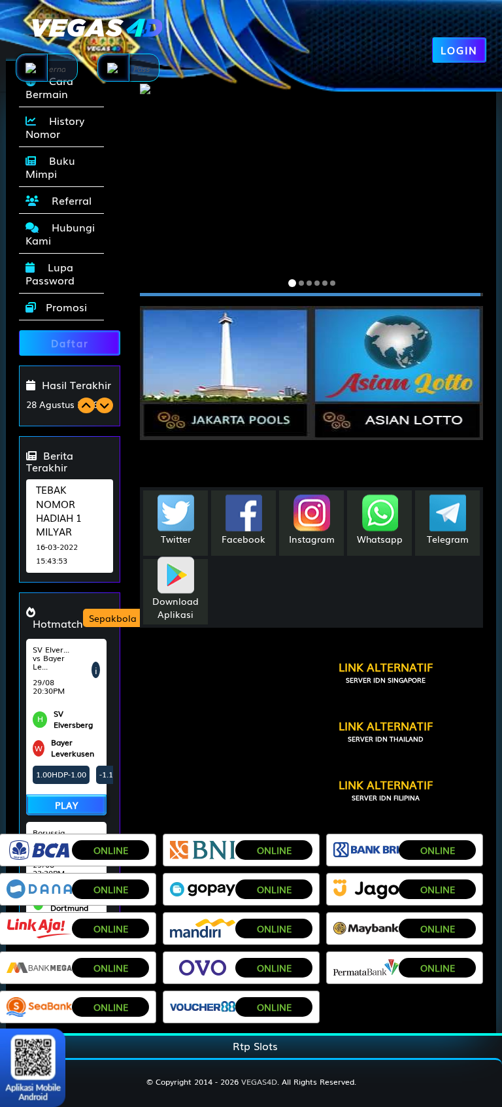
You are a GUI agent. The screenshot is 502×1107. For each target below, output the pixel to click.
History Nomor (54, 126)
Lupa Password (50, 273)
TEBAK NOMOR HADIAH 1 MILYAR (59, 510)
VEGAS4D (259, 1081)
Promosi (64, 307)
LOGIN (459, 50)
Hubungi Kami (60, 233)
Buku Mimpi (50, 166)
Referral (68, 200)
